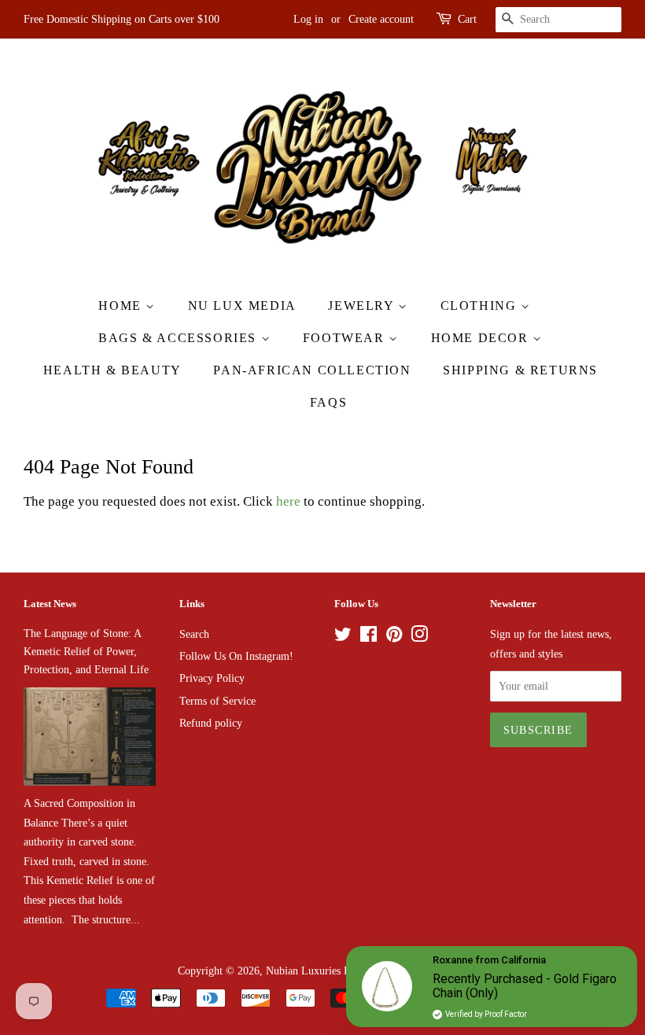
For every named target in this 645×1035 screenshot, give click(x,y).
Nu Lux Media (242, 305)
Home (122, 305)
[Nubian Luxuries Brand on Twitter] (343, 637)
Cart (467, 19)
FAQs (328, 402)
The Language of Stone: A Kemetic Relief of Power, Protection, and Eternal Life (86, 651)
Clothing (480, 305)
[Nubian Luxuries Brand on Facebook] (368, 637)
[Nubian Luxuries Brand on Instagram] (419, 637)
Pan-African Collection (312, 370)
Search (194, 634)
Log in (308, 19)
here (288, 501)
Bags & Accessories (179, 337)
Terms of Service (217, 700)
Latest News (50, 604)
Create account (381, 19)
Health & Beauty (112, 370)
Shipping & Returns (520, 370)
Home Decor (482, 337)
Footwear (346, 337)
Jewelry (363, 305)
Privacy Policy (212, 678)
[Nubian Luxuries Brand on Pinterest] (394, 637)
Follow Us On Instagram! (236, 656)
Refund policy (210, 722)
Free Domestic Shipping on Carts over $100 (121, 19)
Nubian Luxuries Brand (318, 970)
